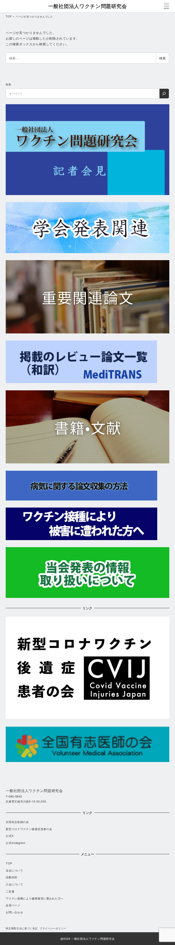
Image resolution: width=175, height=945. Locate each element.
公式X (9, 836)
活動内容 (11, 877)
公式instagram (15, 843)
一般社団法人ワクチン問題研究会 (87, 6)
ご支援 (10, 891)
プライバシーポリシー (53, 928)
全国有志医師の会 (17, 822)
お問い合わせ (14, 912)
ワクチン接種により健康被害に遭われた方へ (35, 898)
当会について (14, 870)
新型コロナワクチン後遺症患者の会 (29, 829)
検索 (162, 58)
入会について (14, 884)
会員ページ (13, 905)
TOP (9, 863)
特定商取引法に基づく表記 (22, 928)
